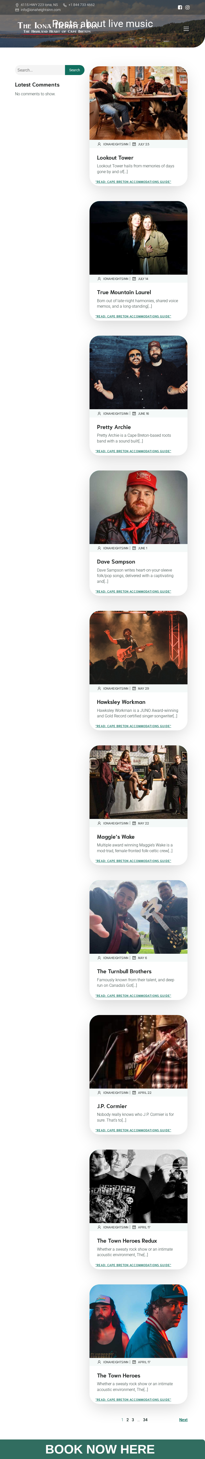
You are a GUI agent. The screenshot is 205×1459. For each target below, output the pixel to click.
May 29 (143, 688)
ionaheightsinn (115, 144)
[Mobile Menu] (186, 28)
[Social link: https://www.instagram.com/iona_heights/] (186, 7)
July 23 (143, 144)
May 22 (143, 823)
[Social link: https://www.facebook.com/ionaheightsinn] (178, 7)
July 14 (143, 278)
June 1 (142, 548)
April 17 (144, 1227)
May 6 (142, 957)
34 (145, 1419)
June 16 (143, 413)
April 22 (145, 1092)
